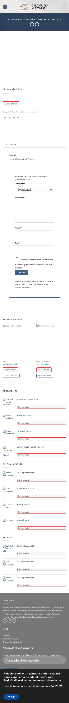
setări (58, 685)
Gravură (18, 112)
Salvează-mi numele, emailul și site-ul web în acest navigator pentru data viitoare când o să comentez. (34, 263)
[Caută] (64, 7)
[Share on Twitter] (14, 118)
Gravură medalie (42, 364)
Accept (11, 696)
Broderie (6, 636)
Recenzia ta (20, 198)
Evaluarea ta (20, 183)
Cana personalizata (10, 364)
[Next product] (32, 24)
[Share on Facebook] (9, 118)
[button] (5, 7)
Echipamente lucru (11, 639)
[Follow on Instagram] (9, 620)
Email (17, 243)
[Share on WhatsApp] (5, 118)
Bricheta (56, 19)
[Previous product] (37, 24)
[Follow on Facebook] (5, 620)
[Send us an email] (14, 620)
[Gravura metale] (34, 7)
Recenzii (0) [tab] (11, 144)
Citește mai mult (11, 375)
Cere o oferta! (11, 104)
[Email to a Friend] (18, 118)
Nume (18, 228)
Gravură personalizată (37, 19)
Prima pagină (15, 19)
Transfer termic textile (12, 642)
